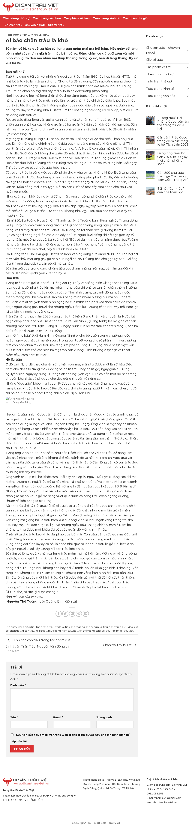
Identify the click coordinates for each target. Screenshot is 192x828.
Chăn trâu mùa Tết (117, 645)
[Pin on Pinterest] (79, 614)
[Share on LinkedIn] (86, 614)
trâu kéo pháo (114, 630)
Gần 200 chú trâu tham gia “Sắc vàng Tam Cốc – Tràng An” (172, 176)
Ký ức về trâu (40, 35)
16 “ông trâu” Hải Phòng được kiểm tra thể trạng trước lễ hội (173, 123)
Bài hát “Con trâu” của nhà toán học (170, 190)
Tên (14, 717)
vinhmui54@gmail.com (167, 797)
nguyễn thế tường (84, 630)
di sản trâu (28, 630)
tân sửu (100, 630)
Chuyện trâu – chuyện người (24, 25)
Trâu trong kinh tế (106, 18)
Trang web (104, 717)
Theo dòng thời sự (16, 18)
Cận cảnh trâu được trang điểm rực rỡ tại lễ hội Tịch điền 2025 (172, 141)
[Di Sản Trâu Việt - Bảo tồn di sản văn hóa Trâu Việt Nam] (31, 7)
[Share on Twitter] (65, 614)
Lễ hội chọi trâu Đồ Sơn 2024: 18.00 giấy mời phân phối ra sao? (172, 158)
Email (58, 717)
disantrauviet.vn (167, 802)
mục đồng (54, 630)
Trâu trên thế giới (135, 18)
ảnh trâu (114, 627)
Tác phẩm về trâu (77, 18)
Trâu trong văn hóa (47, 18)
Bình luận (18, 685)
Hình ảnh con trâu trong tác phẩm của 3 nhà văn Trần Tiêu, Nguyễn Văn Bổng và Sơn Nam (38, 646)
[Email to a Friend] (72, 614)
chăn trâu (15, 630)
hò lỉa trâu (41, 630)
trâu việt (128, 630)
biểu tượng (126, 627)
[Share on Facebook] (59, 614)
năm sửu (67, 630)
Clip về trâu (56, 25)
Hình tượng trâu (17, 35)
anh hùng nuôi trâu (97, 627)
